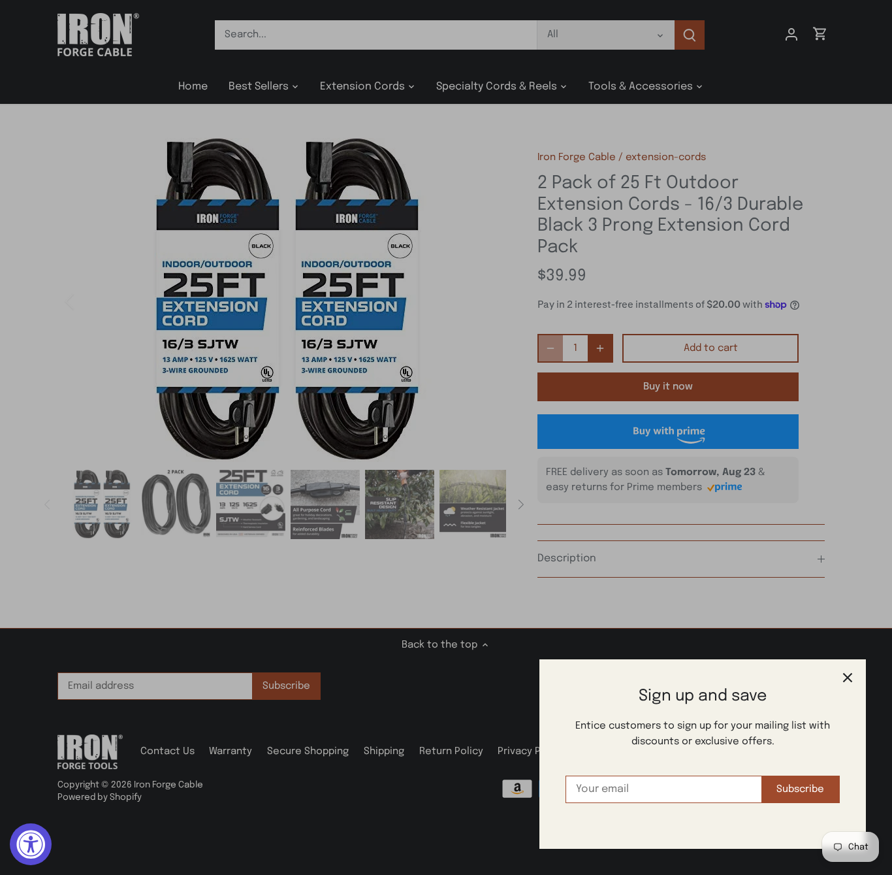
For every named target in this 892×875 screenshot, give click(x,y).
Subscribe (800, 789)
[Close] (847, 677)
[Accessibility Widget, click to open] (31, 844)
